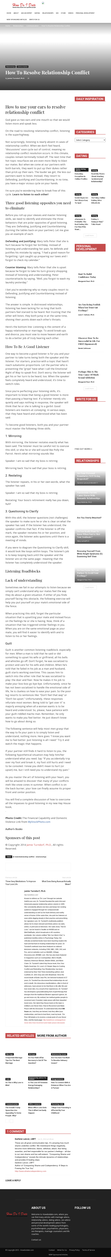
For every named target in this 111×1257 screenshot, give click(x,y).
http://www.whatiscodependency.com (30, 1171)
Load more (89, 235)
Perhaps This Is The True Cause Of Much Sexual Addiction (88, 374)
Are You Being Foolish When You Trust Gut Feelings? (89, 307)
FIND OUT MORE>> (83, 449)
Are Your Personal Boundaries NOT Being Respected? (88, 476)
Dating (37, 13)
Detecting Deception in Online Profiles (81, 176)
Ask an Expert (26, 13)
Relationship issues (59, 1054)
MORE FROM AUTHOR (52, 1035)
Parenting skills (57, 1104)
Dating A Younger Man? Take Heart (97, 221)
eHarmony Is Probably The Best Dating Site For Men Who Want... (81, 224)
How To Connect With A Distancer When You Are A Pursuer (61, 1085)
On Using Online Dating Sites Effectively (98, 200)
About (16, 13)
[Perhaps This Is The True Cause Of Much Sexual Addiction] (90, 367)
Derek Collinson (84, 348)
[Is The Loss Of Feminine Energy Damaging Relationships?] (38, 1073)
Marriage (9, 1054)
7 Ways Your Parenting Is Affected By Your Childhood (61, 1110)
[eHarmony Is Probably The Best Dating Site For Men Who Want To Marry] (82, 212)
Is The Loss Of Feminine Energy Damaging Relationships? (38, 1085)
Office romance (34, 1104)
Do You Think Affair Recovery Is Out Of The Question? (37, 1060)
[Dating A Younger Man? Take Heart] (98, 212)
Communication (22, 67)
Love (8, 1079)
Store (63, 13)
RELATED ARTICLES (20, 1035)
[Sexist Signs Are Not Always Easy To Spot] (82, 191)
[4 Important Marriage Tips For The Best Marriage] (15, 1048)
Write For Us (34, 19)
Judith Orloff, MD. (83, 522)
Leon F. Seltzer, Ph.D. (86, 315)
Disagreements (57, 1079)
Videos (70, 13)
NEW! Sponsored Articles (17, 19)
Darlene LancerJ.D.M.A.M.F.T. (87, 483)
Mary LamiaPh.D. (83, 541)
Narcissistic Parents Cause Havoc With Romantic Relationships (88, 495)
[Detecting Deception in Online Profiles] (82, 167)
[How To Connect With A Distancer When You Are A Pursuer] (61, 1073)
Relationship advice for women (37, 1078)
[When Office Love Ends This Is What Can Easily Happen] (38, 1098)
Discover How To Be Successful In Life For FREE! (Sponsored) (89, 341)
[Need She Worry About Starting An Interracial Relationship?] (98, 167)
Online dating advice (81, 169)
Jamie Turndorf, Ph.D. (16, 78)
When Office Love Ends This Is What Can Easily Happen (37, 1110)
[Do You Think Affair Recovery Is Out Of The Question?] (38, 1048)
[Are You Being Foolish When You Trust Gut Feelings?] (90, 300)
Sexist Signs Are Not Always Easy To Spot (81, 200)
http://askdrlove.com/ (31, 895)
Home (9, 13)
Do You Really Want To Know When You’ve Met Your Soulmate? (88, 534)
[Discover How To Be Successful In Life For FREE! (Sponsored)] (90, 333)
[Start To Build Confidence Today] (90, 266)
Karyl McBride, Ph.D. (84, 502)
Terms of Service (88, 1250)
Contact (52, 1250)
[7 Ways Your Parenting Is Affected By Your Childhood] (61, 1098)
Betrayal (32, 1054)
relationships (41, 857)
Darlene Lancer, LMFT (25, 1139)
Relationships (47, 13)
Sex (57, 13)
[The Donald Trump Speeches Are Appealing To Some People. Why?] (15, 1098)
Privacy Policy (74, 1250)
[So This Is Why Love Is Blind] (15, 1073)
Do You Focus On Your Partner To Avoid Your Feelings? (88, 573)
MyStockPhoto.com (39, 821)
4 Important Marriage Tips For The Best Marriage (13, 1060)
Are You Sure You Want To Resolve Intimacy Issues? (60, 1060)
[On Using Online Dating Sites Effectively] (98, 191)
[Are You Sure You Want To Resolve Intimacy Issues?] (61, 1048)
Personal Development (85, 13)
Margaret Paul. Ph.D (86, 281)
